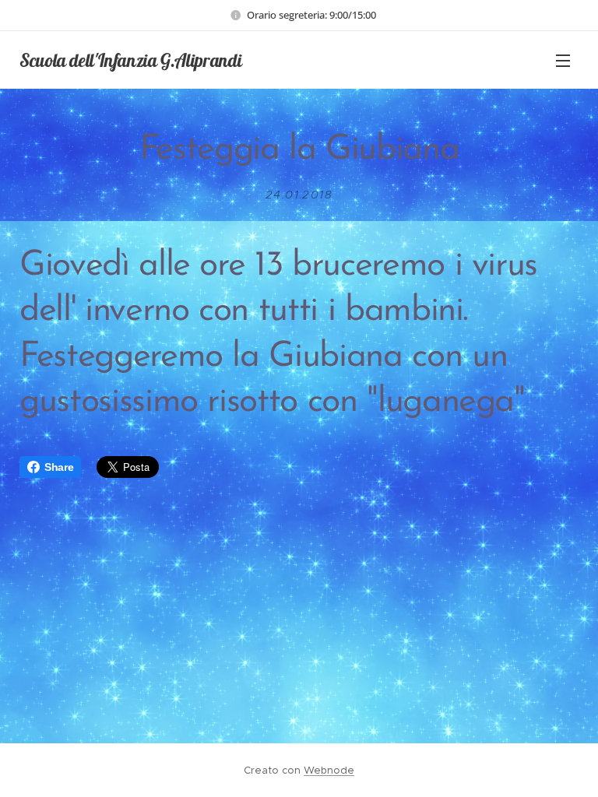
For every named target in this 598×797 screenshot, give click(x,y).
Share (58, 467)
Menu (563, 59)
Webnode (329, 770)
